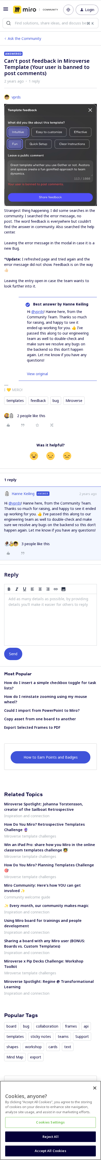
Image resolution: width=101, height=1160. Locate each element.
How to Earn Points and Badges (51, 757)
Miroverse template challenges (30, 836)
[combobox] (50, 23)
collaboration (47, 1026)
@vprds (37, 311)
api (86, 1026)
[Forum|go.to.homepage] (34, 10)
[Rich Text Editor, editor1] (50, 619)
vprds (16, 97)
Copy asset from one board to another (40, 718)
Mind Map (14, 1057)
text (67, 1046)
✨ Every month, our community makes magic (46, 905)
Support (82, 1036)
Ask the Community (24, 38)
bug (56, 400)
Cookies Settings (50, 1122)
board (11, 1026)
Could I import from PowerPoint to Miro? (42, 710)
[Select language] (68, 10)
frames (71, 1026)
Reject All (50, 1136)
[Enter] (9, 23)
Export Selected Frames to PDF (32, 727)
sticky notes (41, 1036)
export (35, 1057)
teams (63, 1036)
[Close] (94, 1088)
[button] (6, 10)
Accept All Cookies (50, 1150)
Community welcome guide (27, 897)
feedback (38, 400)
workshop (33, 1046)
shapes (12, 1046)
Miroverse (74, 400)
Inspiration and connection (26, 815)
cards (52, 1046)
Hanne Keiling (23, 493)
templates (15, 400)
